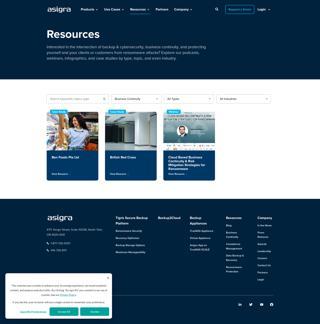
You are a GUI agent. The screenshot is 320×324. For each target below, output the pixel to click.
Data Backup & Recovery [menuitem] (235, 258)
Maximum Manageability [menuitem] (130, 252)
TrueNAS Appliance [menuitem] (201, 231)
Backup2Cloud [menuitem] (169, 217)
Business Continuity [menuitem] (232, 235)
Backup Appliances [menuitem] (198, 220)
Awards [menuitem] (262, 244)
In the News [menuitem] (265, 225)
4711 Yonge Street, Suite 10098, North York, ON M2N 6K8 (75, 232)
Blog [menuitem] (229, 225)
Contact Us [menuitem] (264, 265)
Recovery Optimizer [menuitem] (127, 238)
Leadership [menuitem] (264, 251)
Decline (94, 311)
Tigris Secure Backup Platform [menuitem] (132, 220)
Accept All (64, 311)
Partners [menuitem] (263, 272)
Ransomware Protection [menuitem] (234, 269)
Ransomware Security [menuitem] (129, 231)
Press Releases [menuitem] (263, 235)
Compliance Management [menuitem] (234, 246)
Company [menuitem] (265, 217)
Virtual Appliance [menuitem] (200, 238)
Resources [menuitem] (234, 217)
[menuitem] (240, 304)
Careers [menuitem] (262, 258)
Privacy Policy (68, 294)
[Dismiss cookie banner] (108, 278)
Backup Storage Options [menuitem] (130, 245)
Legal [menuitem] (261, 279)
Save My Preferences (33, 311)
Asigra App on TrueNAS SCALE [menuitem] (200, 247)
